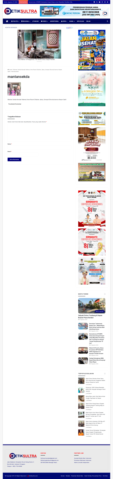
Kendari (12, 464)
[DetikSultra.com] (20, 11)
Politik (15, 21)
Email (10, 151)
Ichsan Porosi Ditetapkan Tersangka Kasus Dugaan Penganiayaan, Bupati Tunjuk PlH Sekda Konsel (95, 432)
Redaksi (68, 476)
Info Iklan (80, 21)
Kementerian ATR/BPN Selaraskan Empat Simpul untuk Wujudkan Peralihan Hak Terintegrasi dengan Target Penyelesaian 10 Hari (64, 2)
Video (44, 21)
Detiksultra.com (33, 476)
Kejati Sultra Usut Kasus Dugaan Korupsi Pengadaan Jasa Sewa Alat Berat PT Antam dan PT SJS (95, 414)
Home (10, 69)
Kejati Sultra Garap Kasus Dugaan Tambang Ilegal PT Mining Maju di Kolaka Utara (95, 405)
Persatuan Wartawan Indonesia (82, 460)
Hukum (36, 21)
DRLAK (88, 21)
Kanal (71, 21)
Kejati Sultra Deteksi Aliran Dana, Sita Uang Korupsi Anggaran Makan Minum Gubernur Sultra (95, 380)
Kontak (63, 476)
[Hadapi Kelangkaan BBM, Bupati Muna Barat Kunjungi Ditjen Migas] (83, 360)
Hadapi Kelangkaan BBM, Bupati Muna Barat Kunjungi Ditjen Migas (97, 360)
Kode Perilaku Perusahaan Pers (93, 476)
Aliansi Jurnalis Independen (81, 462)
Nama (10, 144)
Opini (64, 21)
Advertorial (54, 21)
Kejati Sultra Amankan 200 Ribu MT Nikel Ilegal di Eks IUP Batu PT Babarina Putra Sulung (95, 423)
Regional (25, 21)
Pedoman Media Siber (77, 476)
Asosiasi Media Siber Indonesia (82, 458)
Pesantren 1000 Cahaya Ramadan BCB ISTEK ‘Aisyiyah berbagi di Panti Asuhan (95, 389)
